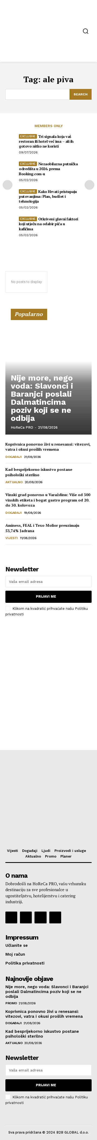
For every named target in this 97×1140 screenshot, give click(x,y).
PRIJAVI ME (46, 596)
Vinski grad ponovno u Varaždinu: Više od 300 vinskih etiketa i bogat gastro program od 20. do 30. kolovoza (47, 500)
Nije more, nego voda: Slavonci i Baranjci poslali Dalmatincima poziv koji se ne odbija (42, 398)
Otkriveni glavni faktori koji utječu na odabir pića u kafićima (48, 223)
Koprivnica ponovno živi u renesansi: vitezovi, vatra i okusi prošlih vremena (48, 447)
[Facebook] (11, 917)
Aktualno (13, 482)
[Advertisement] (48, 673)
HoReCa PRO (22, 427)
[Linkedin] (40, 917)
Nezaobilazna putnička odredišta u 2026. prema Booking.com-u (48, 168)
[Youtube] (55, 917)
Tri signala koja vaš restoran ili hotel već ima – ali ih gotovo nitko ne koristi (46, 141)
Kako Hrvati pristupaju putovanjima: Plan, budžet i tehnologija (48, 196)
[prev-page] (7, 185)
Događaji (13, 457)
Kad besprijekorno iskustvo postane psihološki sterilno (38, 472)
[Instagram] (26, 917)
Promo (11, 1003)
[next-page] (89, 185)
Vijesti (11, 538)
